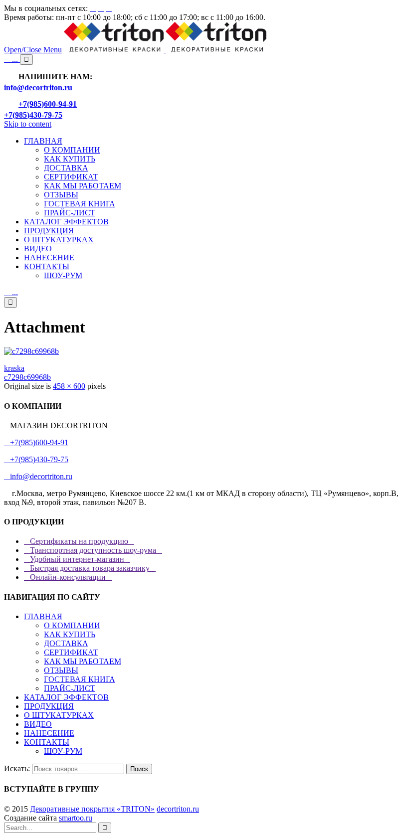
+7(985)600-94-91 (36, 442)
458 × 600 (69, 386)
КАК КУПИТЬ (69, 634)
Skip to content (27, 124)
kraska (14, 368)
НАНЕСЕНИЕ (49, 733)
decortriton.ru (178, 809)
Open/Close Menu (33, 49)
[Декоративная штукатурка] (165, 49)
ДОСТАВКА (66, 643)
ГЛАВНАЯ (43, 616)
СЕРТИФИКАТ (71, 652)
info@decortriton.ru (38, 476)
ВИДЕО (38, 724)
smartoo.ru (75, 818)
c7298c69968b (27, 377)
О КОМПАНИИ (72, 625)
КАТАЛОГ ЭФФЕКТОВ (66, 697)
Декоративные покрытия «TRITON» (92, 809)
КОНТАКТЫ (46, 742)
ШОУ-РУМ (63, 751)
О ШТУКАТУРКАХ (59, 715)
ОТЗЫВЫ (61, 670)
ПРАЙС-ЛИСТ (69, 688)
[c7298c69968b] (31, 351)
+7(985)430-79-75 (36, 459)
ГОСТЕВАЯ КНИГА (79, 679)
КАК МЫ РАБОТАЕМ (82, 661)
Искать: (17, 768)
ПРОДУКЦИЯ (49, 706)
